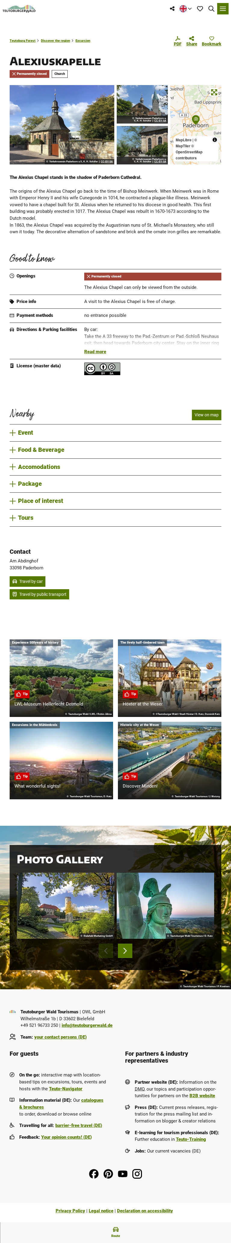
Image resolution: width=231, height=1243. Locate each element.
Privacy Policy (70, 1211)
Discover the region (55, 41)
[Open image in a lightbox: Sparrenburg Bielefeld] (65, 906)
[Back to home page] (19, 9)
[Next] (125, 951)
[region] (195, 124)
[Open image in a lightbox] (62, 124)
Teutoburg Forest (22, 41)
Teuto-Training (191, 1139)
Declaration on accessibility (145, 1211)
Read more (95, 351)
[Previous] (106, 951)
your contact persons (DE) (60, 1037)
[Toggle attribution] (214, 139)
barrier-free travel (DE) (78, 1125)
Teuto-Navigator (65, 1088)
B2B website (202, 1095)
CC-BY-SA (107, 162)
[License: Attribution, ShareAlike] (102, 373)
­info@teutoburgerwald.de (87, 1025)
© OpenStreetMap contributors (189, 152)
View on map (207, 414)
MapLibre (184, 139)
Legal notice (101, 1211)
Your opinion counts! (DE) (66, 1137)
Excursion (82, 41)
